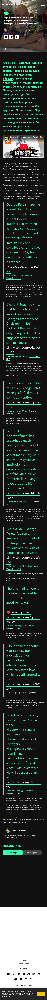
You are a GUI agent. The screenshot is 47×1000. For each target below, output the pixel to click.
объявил (8, 78)
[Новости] (31, 979)
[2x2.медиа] (24, 974)
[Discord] (34, 974)
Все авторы (23, 966)
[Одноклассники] (13, 974)
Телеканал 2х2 (23, 961)
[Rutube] (39, 974)
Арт (6, 13)
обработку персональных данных (13, 995)
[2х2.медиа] (21, 979)
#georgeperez (21, 612)
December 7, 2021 (13, 278)
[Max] (29, 974)
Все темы (23, 968)
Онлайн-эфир (23, 963)
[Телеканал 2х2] (18, 974)
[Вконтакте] (8, 974)
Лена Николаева (13, 30)
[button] (43, 4)
